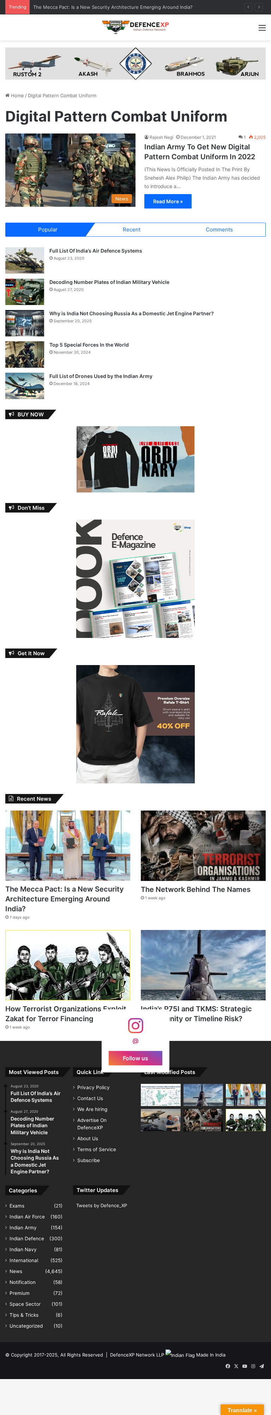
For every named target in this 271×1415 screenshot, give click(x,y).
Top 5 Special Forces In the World (89, 345)
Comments (219, 229)
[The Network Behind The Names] (203, 846)
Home (17, 95)
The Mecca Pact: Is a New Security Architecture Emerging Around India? (64, 899)
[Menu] (262, 30)
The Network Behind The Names (196, 889)
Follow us (135, 1057)
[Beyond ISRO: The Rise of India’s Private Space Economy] (161, 1095)
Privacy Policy (93, 1087)
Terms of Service (96, 1149)
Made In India (210, 1355)
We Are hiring (92, 1109)
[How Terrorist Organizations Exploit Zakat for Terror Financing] (67, 965)
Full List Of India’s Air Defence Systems (95, 251)
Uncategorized (26, 1326)
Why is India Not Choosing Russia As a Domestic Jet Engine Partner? (131, 313)
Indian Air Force (27, 1216)
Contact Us (90, 1098)
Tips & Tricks (24, 1315)
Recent (131, 229)
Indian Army (23, 1227)
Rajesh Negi (161, 137)
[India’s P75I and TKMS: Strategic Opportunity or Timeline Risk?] (203, 965)
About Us (87, 1138)
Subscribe (88, 1160)
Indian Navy (23, 1249)
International (24, 1260)
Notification (23, 1282)
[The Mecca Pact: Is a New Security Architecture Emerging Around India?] (67, 846)
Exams (17, 1206)
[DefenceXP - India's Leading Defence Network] (135, 27)
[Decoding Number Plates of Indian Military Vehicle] (24, 292)
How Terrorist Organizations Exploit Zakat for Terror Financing (101, 7)
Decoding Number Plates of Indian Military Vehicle (109, 282)
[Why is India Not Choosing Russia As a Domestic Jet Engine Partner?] (24, 323)
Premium (20, 1293)
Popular (48, 229)
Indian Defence (27, 1238)
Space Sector (25, 1304)
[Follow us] (135, 1028)
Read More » (168, 201)
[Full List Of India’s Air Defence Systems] (24, 260)
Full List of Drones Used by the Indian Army (100, 376)
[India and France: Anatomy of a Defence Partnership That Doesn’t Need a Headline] (161, 1120)
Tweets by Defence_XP (101, 1205)
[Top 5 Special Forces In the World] (24, 354)
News (16, 1271)
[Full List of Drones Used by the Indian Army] (24, 386)
